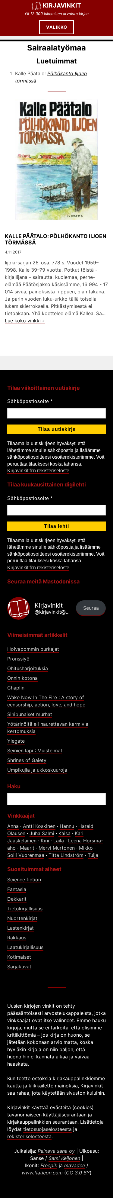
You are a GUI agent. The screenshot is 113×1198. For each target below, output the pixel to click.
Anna (13, 826)
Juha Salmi (42, 833)
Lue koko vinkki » (25, 321)
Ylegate (16, 741)
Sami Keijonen (64, 1158)
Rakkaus (16, 938)
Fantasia (16, 889)
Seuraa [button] (91, 608)
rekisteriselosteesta (29, 1136)
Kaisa (64, 833)
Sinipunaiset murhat (29, 714)
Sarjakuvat (19, 967)
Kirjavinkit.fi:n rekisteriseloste (38, 470)
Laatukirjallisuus (25, 947)
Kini (45, 841)
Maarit (27, 848)
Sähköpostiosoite (30, 401)
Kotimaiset (19, 957)
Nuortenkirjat (22, 918)
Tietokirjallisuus (24, 909)
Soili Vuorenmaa (25, 855)
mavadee (74, 1165)
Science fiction (24, 880)
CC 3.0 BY (78, 1173)
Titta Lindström (66, 855)
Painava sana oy (56, 1151)
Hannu (67, 826)
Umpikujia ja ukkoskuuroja (37, 770)
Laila (58, 841)
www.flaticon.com (42, 1173)
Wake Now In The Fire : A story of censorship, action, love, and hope (46, 701)
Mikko (86, 848)
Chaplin (15, 688)
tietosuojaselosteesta (47, 1129)
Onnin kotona (22, 678)
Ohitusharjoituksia (27, 668)
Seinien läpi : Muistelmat (34, 751)
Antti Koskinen (39, 826)
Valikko (56, 27)
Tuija (93, 855)
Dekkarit (17, 899)
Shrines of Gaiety (26, 760)
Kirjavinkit (62, 5)
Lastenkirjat (20, 928)
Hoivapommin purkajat (33, 649)
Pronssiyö (18, 659)
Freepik (48, 1165)
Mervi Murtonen (57, 848)
